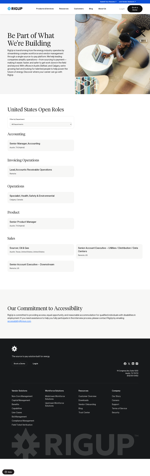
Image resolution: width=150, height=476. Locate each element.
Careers (115, 400)
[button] (45, 9)
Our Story (116, 396)
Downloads (84, 400)
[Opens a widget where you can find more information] (8, 472)
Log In (122, 9)
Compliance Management (23, 421)
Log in (35, 364)
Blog (81, 408)
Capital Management (21, 400)
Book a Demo (135, 8)
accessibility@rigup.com (19, 321)
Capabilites (17, 408)
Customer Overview (87, 396)
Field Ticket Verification (22, 425)
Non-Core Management (22, 396)
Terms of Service (119, 408)
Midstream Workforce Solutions (55, 397)
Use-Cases (17, 412)
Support (115, 404)
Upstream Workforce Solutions (54, 404)
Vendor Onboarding (87, 404)
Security (115, 412)
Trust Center (84, 412)
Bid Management (19, 416)
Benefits (15, 404)
